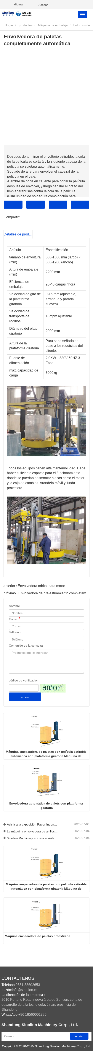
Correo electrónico (35, 205)
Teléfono (58, 205)
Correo (13, 619)
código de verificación (23, 680)
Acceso (43, 4)
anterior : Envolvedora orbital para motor (34, 586)
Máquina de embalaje (53, 25)
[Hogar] (23, 13)
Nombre (14, 606)
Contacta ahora (13, 205)
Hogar (8, 25)
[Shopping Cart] (32, 4)
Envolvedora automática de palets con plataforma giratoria (46, 805)
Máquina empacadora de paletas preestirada (37, 936)
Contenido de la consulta (26, 645)
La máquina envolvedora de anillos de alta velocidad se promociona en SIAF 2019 (33, 831)
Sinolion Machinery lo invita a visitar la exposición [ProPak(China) (33, 838)
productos (25, 25)
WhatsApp (80, 205)
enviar (25, 697)
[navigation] (82, 14)
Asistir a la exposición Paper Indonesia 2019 (33, 824)
